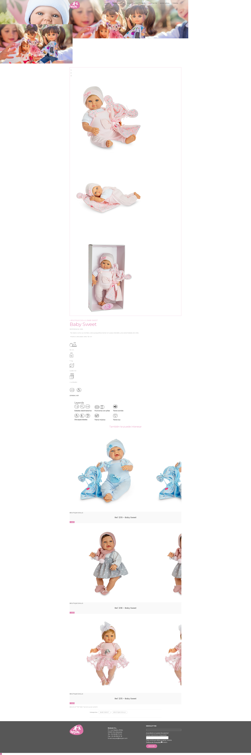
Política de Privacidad (153, 742)
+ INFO (72, 522)
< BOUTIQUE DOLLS (78, 320)
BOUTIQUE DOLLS (119, 712)
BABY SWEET (104, 712)
